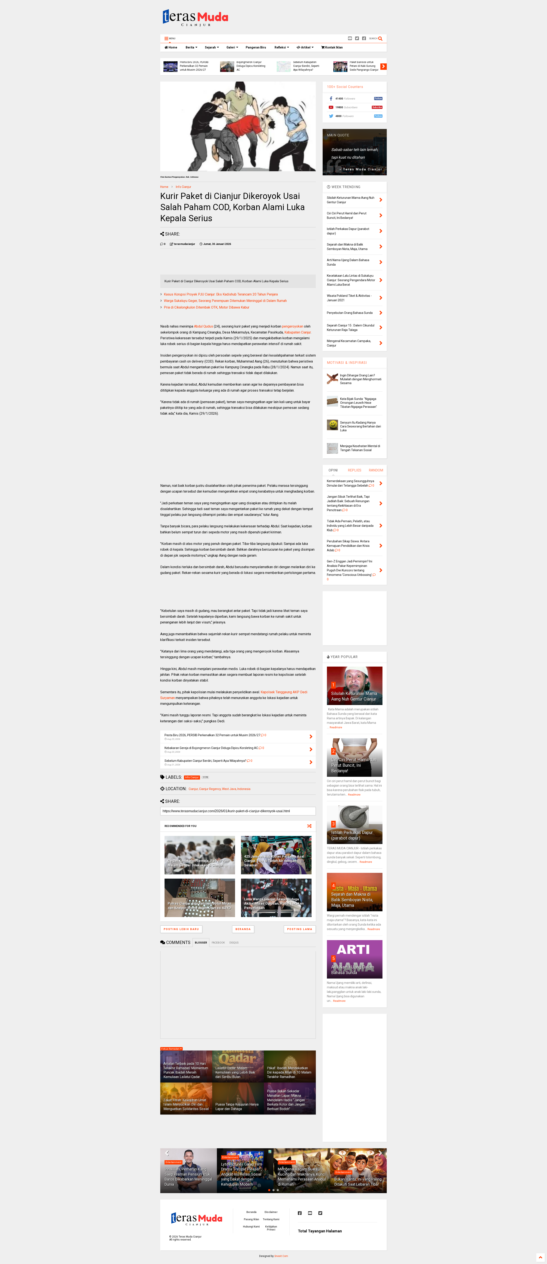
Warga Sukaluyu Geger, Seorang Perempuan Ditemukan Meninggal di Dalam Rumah (225, 301)
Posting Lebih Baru (181, 929)
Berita (190, 47)
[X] (357, 38)
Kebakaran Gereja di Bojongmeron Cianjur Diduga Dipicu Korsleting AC (175, 64)
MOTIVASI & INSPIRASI (347, 363)
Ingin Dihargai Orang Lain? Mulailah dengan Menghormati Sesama (360, 379)
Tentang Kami (271, 1219)
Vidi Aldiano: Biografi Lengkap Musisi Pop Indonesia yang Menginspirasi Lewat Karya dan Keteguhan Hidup (357, 1174)
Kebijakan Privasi (271, 1228)
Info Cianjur (183, 187)
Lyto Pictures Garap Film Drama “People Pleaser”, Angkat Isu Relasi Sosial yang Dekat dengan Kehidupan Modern (185, 1174)
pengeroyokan (292, 326)
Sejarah (210, 47)
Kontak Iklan (334, 47)
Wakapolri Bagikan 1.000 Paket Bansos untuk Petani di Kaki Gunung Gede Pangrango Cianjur (288, 64)
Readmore (336, 727)
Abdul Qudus (203, 326)
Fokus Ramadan (170, 1048)
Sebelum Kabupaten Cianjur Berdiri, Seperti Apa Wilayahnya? (231, 66)
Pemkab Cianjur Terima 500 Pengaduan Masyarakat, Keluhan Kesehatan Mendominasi (346, 64)
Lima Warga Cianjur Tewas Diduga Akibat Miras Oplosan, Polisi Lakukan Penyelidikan (274, 903)
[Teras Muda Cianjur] (195, 29)
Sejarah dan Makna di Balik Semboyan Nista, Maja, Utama (352, 900)
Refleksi (280, 47)
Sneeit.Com (281, 1256)
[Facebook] (364, 38)
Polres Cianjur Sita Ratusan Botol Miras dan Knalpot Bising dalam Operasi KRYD (199, 905)
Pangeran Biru (256, 47)
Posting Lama (299, 929)
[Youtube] (350, 38)
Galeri (230, 47)
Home (172, 47)
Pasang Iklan (251, 1219)
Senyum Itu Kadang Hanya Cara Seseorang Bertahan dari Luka (360, 426)
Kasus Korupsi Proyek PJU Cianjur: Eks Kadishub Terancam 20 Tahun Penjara (221, 294)
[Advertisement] (309, 18)
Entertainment (173, 1157)
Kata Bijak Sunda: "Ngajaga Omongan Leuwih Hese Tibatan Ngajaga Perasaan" (358, 402)
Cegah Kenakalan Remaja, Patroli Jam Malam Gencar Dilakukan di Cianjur (198, 863)
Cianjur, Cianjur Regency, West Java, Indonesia (219, 789)
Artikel (305, 47)
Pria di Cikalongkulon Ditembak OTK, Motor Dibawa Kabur (206, 307)
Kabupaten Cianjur (297, 332)
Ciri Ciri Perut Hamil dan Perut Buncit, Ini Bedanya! (353, 765)
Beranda (243, 929)
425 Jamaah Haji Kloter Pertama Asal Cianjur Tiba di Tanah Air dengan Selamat (274, 861)
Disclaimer (271, 1212)
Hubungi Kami (251, 1226)
